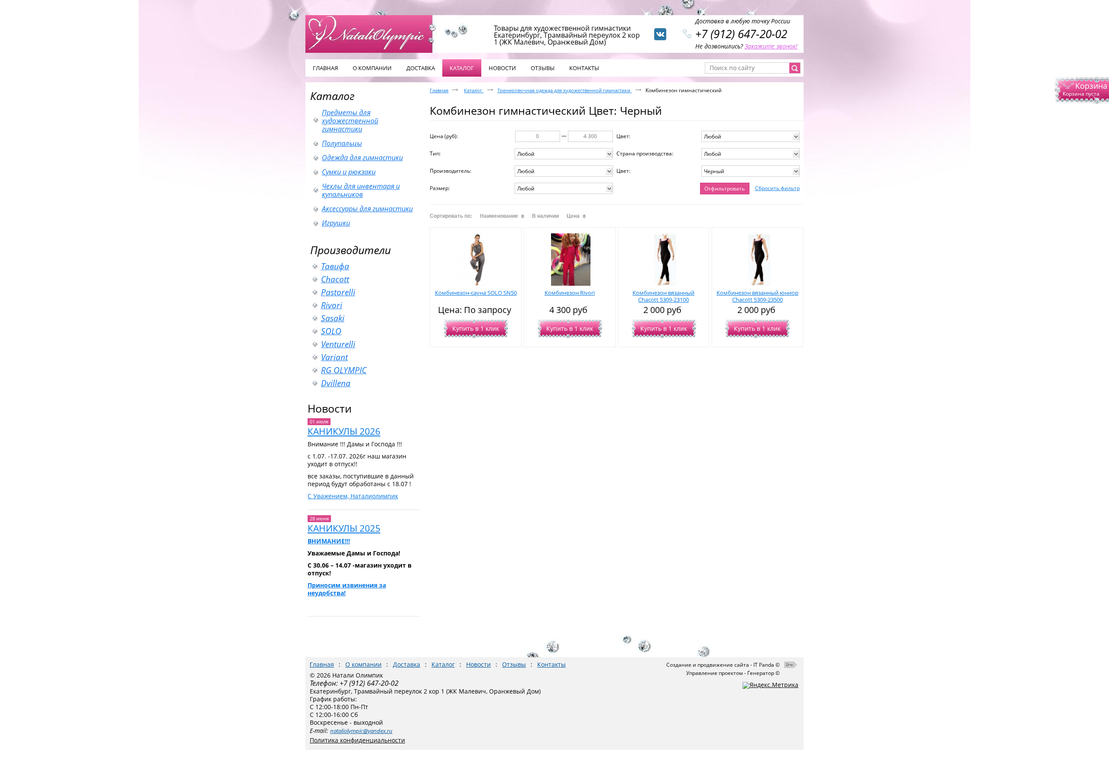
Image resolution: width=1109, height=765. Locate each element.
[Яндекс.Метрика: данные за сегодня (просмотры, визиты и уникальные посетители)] (770, 685)
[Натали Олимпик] (373, 33)
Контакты (551, 664)
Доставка (406, 664)
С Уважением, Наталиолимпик (353, 496)
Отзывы (514, 664)
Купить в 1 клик (475, 328)
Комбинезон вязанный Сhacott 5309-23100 (663, 296)
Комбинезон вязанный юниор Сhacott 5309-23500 (757, 296)
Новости (330, 408)
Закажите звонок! (771, 46)
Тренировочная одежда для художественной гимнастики (564, 90)
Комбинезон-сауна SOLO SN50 (476, 292)
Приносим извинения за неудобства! (347, 589)
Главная (439, 90)
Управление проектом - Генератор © (733, 673)
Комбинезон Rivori (570, 292)
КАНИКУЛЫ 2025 (344, 528)
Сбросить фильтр (777, 188)
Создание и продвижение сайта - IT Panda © (723, 664)
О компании (363, 664)
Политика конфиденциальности (357, 740)
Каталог (332, 95)
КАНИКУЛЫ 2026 (344, 431)
